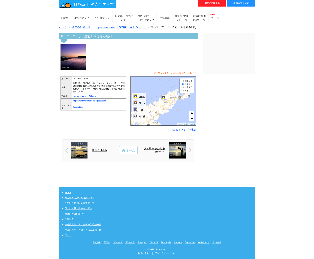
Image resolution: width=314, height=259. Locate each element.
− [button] (192, 118)
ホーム (63, 27)
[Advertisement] (229, 53)
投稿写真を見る (241, 3)
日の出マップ (81, 18)
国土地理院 (190, 124)
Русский (216, 242)
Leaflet (180, 124)
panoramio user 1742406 (84, 96)
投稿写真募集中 (212, 3)
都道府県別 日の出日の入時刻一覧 (83, 224)
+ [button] (192, 113)
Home (64, 18)
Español (153, 242)
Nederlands (203, 242)
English (97, 242)
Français (142, 242)
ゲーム (214, 16)
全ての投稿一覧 (81, 27)
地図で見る (78, 107)
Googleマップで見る (184, 129)
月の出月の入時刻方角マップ (79, 203)
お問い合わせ (144, 253)
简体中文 (117, 242)
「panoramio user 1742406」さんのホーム (121, 27)
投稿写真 (164, 18)
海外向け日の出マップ (76, 213)
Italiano (178, 242)
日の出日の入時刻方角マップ (79, 197)
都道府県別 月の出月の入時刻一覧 (83, 230)
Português (166, 242)
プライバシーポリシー (164, 253)
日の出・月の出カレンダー (78, 208)
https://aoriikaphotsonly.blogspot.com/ (89, 101)
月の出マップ (102, 18)
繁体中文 (130, 242)
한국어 (107, 242)
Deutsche (190, 242)
